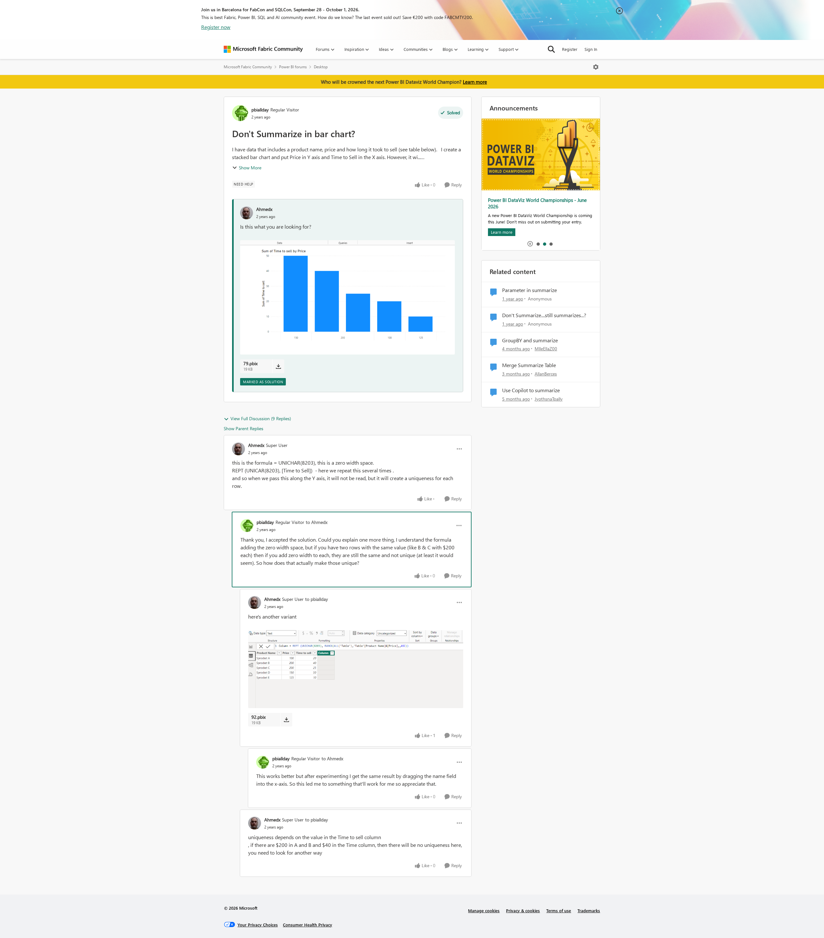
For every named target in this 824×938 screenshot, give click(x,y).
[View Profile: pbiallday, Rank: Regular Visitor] (240, 113)
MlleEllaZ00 (546, 349)
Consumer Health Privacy (307, 924)
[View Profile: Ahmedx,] (246, 212)
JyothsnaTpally (549, 399)
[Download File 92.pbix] (286, 719)
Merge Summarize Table (529, 365)
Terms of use (558, 910)
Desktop (321, 66)
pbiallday (260, 110)
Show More (250, 168)
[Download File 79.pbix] (278, 366)
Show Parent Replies (243, 428)
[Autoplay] (530, 244)
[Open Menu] (595, 66)
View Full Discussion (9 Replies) (260, 418)
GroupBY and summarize (530, 340)
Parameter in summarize (529, 290)
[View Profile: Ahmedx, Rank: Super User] (238, 448)
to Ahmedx (316, 522)
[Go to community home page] (263, 49)
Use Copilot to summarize (531, 390)
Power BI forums (293, 66)
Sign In (591, 49)
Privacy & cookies (523, 910)
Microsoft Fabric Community (248, 66)
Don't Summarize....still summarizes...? (544, 315)
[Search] (551, 49)
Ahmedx (264, 209)
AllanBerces (546, 374)
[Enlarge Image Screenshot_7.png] (347, 297)
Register (569, 49)
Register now (215, 27)
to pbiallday (316, 599)
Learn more (475, 82)
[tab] (538, 244)
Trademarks (588, 910)
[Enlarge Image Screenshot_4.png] (355, 669)
